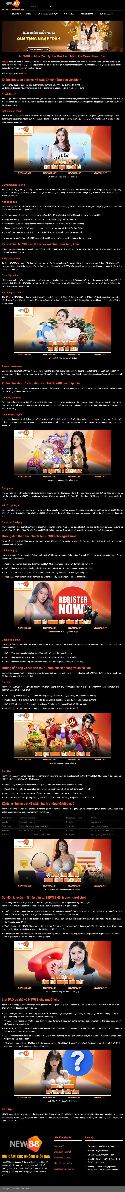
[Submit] (51, 6)
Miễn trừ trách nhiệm (63, 1163)
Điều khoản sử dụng (62, 1157)
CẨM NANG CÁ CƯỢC (48, 14)
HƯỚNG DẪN (105, 14)
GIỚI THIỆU (69, 14)
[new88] (14, 5)
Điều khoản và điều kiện (64, 1169)
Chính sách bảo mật (62, 1152)
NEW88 (15, 14)
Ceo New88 (59, 1146)
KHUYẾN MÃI (87, 14)
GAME (28, 14)
